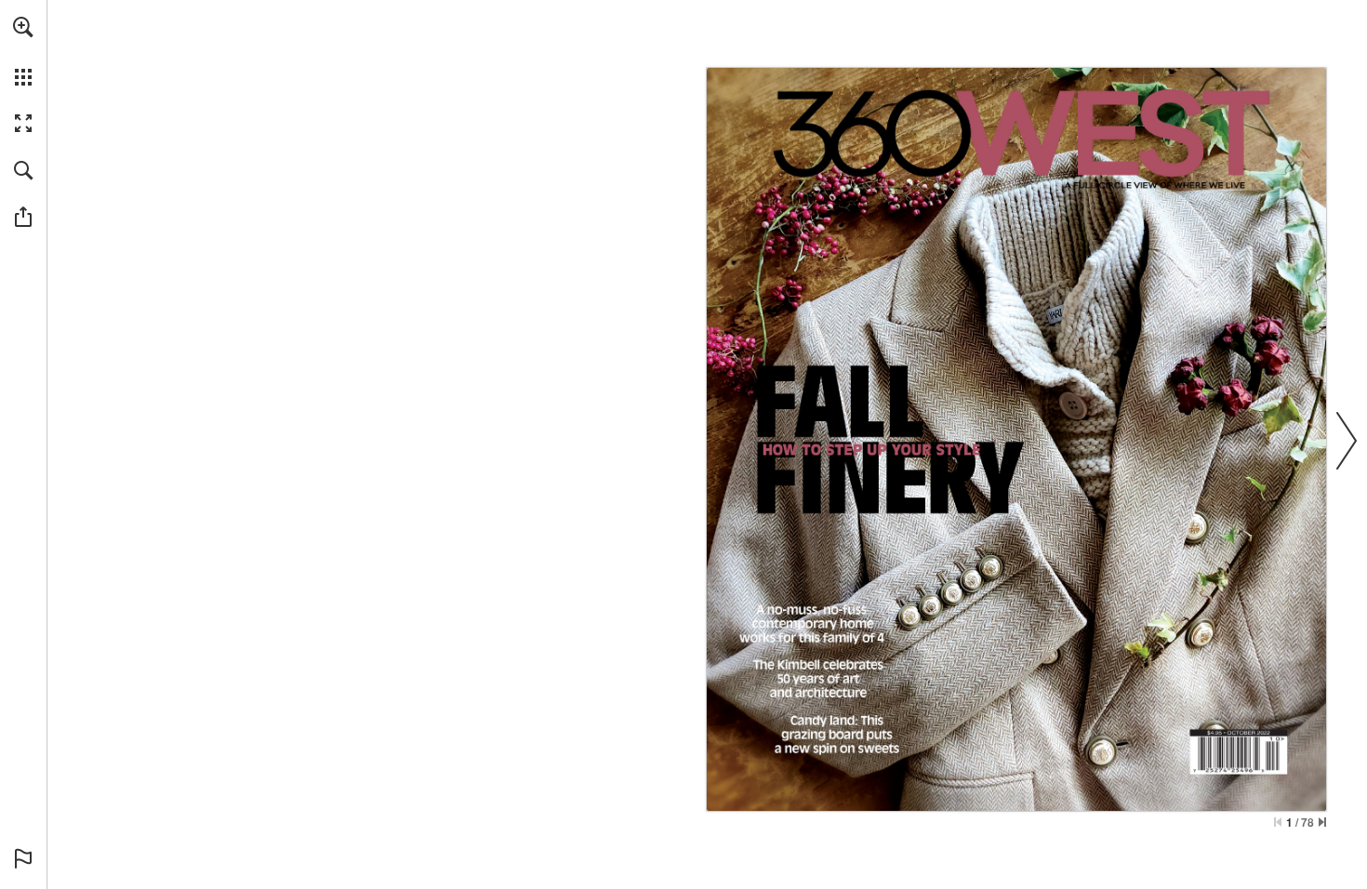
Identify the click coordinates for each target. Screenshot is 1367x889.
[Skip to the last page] (1322, 822)
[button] (23, 27)
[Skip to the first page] (1277, 822)
